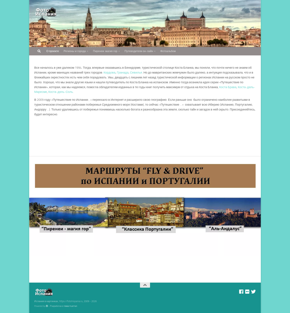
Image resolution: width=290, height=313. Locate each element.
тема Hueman (70, 306)
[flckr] (247, 291)
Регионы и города (75, 51)
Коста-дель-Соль (60, 92)
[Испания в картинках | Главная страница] (46, 12)
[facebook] (241, 291)
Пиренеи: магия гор (105, 51)
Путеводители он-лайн (139, 51)
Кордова (109, 72)
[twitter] (253, 291)
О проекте (52, 51)
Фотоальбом (168, 51)
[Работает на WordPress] (47, 306)
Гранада (123, 72)
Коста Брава (227, 87)
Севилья (136, 72)
